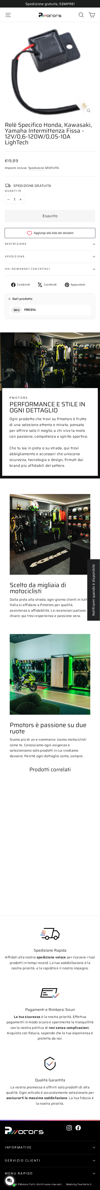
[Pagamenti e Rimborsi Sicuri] (50, 993)
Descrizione (16, 244)
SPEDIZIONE (15, 256)
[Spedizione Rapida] (50, 934)
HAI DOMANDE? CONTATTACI (27, 269)
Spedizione (36, 167)
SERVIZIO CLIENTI (23, 1160)
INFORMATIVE (18, 1147)
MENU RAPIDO (19, 1173)
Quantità (13, 191)
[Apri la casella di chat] (10, 1181)
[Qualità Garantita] (50, 1063)
